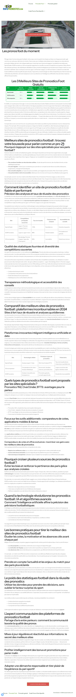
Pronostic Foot (39, 3)
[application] (44, 3)
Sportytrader (10, 92)
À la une (30, 3)
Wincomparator (11, 98)
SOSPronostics (11, 95)
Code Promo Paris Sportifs (35, 11)
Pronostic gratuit (52, 3)
